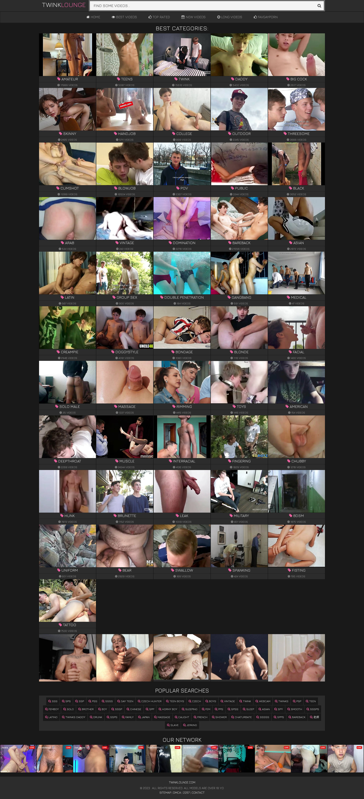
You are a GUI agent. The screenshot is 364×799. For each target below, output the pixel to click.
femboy (53, 709)
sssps (314, 709)
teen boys (176, 701)
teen (312, 701)
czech (196, 701)
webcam (264, 701)
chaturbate (243, 717)
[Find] (319, 5)
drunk (97, 717)
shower (221, 717)
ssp (81, 701)
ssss (108, 701)
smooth (296, 709)
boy (104, 709)
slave (174, 725)
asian (265, 709)
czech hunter (151, 701)
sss (54, 701)
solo (70, 709)
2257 (186, 792)
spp (151, 709)
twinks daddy (75, 717)
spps (280, 717)
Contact (198, 792)
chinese (135, 709)
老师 (316, 717)
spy (280, 709)
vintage (229, 701)
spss (234, 709)
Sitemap (165, 792)
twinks (283, 701)
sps (68, 701)
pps (220, 709)
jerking (191, 725)
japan (145, 717)
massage (163, 717)
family (129, 717)
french (201, 717)
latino (52, 717)
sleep (250, 709)
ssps (113, 717)
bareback (298, 717)
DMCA (177, 792)
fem (207, 709)
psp (298, 701)
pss (94, 701)
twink (246, 701)
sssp (118, 709)
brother (87, 709)
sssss (264, 717)
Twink (64, 4)
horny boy (169, 709)
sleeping (190, 709)
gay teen (126, 701)
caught (183, 717)
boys (212, 701)
